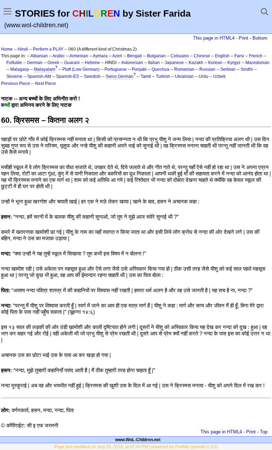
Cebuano (180, 55)
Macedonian (257, 62)
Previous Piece (15, 83)
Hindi (23, 49)
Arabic (58, 55)
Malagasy (19, 69)
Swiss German (120, 76)
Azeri (117, 55)
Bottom (260, 38)
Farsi (239, 55)
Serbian (228, 69)
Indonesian (132, 62)
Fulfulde (14, 62)
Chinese (202, 55)
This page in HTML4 (213, 38)
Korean (215, 62)
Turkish (163, 76)
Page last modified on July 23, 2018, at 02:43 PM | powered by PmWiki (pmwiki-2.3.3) (136, 446)
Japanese (174, 62)
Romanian (184, 69)
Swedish (92, 76)
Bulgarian (156, 55)
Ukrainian (184, 76)
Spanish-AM (39, 76)
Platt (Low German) (81, 69)
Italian (154, 62)
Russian (207, 69)
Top (263, 431)
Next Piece (45, 83)
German (34, 62)
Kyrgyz (233, 62)
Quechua (160, 69)
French (255, 55)
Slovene (14, 76)
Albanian (39, 55)
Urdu (203, 76)
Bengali (134, 55)
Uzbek (219, 76)
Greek (53, 62)
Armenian (78, 55)
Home (7, 49)
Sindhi (246, 69)
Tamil (146, 76)
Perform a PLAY (48, 49)
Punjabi (139, 69)
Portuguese (115, 69)
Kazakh (196, 62)
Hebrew (92, 62)
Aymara (100, 55)
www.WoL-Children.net (137, 439)
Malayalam (44, 69)
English (222, 55)
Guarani (72, 62)
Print (243, 38)
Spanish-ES (67, 76)
